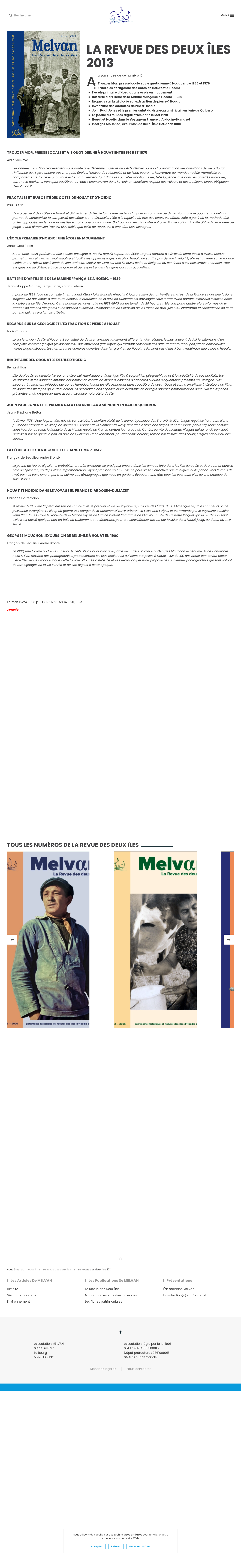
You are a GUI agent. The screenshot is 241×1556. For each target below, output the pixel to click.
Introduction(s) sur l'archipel (184, 1295)
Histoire (12, 1289)
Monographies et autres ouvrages (111, 1295)
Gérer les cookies (139, 1546)
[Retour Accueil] (120, 15)
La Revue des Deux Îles (102, 1289)
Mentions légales (103, 1369)
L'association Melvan (178, 1289)
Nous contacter (139, 1369)
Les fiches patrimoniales (103, 1301)
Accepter (97, 1546)
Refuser (115, 1546)
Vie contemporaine (21, 1295)
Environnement (18, 1301)
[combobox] (28, 15)
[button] (227, 15)
